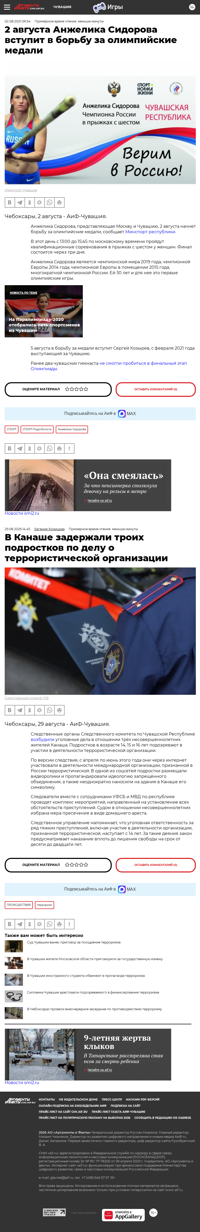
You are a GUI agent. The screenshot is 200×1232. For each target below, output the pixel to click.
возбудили (43, 739)
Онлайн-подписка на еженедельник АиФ (73, 1106)
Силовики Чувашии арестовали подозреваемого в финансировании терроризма (93, 992)
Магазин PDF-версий (142, 1099)
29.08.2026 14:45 (17, 529)
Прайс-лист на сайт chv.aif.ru (63, 1112)
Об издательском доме (78, 1099)
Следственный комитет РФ (27, 698)
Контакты (47, 1099)
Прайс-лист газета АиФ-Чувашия (118, 1112)
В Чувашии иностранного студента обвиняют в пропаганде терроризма (86, 976)
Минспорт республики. (150, 231)
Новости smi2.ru (22, 513)
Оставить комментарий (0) (155, 389)
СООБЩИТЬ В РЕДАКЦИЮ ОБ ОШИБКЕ (162, 1118)
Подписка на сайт (125, 1106)
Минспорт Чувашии (21, 190)
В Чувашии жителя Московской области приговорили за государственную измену (95, 959)
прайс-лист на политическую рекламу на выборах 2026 (84, 1118)
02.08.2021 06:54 (17, 21)
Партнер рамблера (83, 1212)
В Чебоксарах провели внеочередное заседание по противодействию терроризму (94, 1009)
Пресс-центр (112, 1099)
